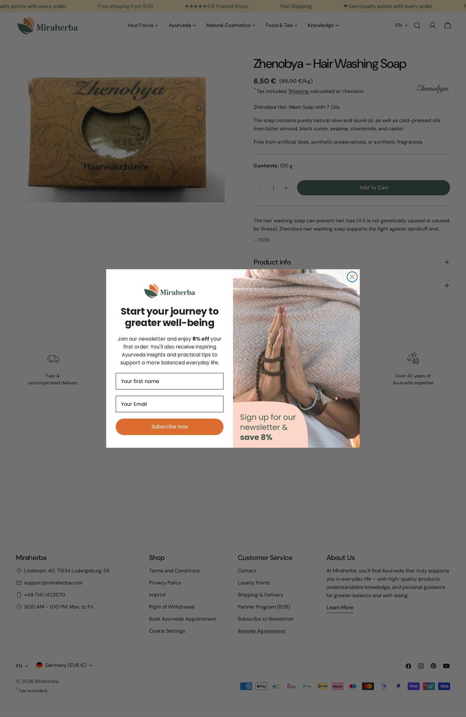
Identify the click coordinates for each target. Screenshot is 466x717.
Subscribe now (170, 426)
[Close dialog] (352, 277)
